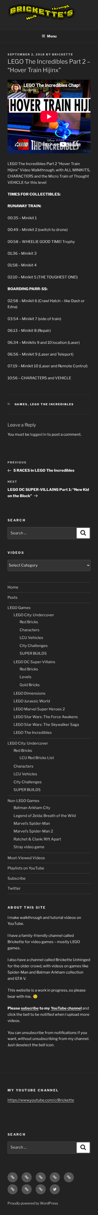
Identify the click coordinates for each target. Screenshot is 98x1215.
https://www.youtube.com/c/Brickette (41, 1100)
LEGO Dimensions (29, 693)
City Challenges (34, 645)
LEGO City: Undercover (34, 615)
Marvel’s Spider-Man (32, 823)
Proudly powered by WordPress (33, 1203)
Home (13, 587)
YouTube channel (66, 1008)
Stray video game (29, 847)
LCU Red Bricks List (37, 758)
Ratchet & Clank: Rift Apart (37, 839)
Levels (25, 677)
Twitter (14, 888)
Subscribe (17, 878)
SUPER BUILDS (33, 653)
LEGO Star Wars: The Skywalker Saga (46, 724)
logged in (38, 434)
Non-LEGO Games (23, 801)
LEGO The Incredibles (52, 404)
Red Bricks (29, 622)
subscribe (30, 1008)
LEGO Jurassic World (32, 701)
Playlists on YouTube (26, 868)
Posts (13, 597)
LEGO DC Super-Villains (34, 662)
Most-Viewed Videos (26, 858)
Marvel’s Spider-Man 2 (33, 831)
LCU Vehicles (31, 637)
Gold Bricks (30, 685)
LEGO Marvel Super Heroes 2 (39, 709)
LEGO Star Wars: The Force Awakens (46, 717)
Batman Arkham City (32, 808)
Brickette (62, 54)
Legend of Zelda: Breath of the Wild (45, 815)
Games (21, 404)
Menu (52, 36)
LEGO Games (19, 608)
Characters (29, 630)
